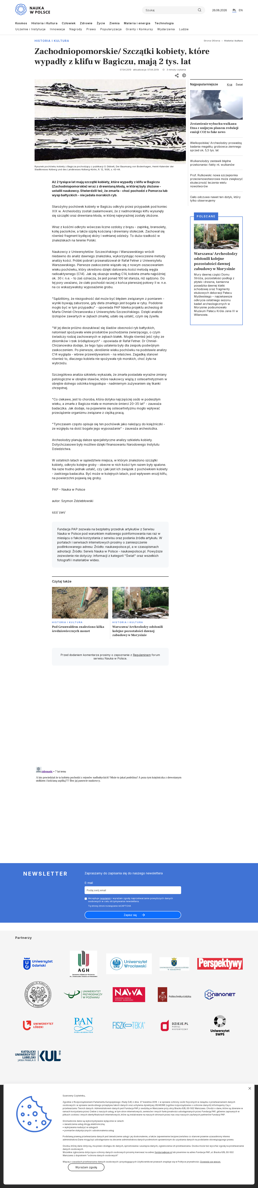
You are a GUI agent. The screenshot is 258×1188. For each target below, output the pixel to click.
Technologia (164, 23)
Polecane (206, 216)
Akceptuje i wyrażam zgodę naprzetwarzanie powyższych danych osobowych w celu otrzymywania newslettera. (130, 900)
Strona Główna (212, 40)
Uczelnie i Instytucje (30, 29)
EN (241, 10)
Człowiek (69, 23)
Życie (101, 23)
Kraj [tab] (229, 84)
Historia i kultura (52, 41)
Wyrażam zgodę (86, 1167)
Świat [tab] (239, 84)
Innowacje (57, 29)
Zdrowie (86, 23)
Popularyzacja (111, 29)
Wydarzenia (166, 29)
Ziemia (114, 23)
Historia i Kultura (44, 23)
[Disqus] (110, 718)
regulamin (105, 898)
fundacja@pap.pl (163, 1152)
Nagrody (75, 29)
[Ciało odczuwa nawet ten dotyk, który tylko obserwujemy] (216, 199)
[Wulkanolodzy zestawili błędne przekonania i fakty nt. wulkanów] (216, 163)
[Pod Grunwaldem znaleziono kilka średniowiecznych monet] (80, 613)
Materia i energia (137, 23)
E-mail (89, 883)
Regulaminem (142, 655)
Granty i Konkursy (139, 29)
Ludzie (184, 29)
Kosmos (21, 23)
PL (234, 10)
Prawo (91, 29)
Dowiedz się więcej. (210, 1161)
